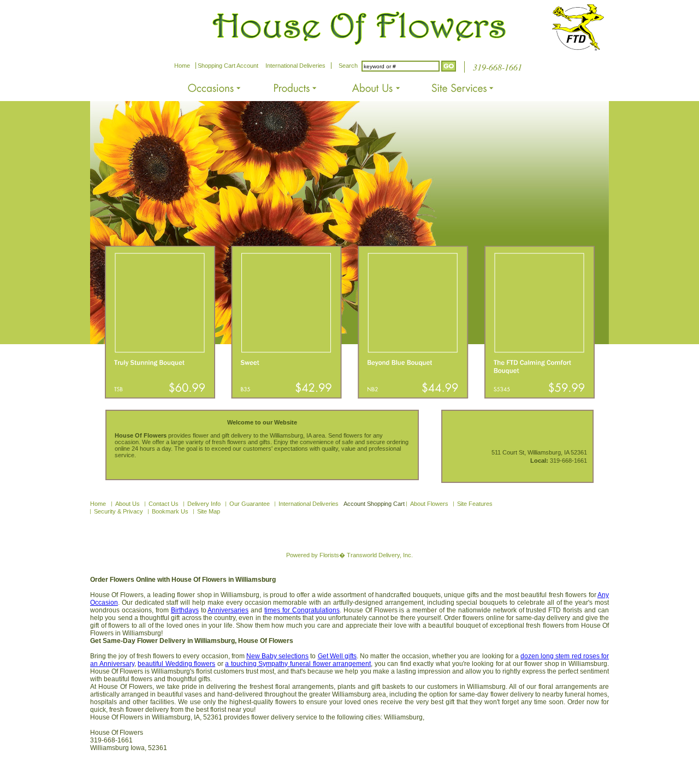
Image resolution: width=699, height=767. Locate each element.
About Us (127, 503)
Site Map (208, 511)
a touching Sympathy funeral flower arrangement (298, 664)
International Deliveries (295, 65)
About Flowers (429, 503)
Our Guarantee (249, 503)
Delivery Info (204, 503)
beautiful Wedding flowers (176, 664)
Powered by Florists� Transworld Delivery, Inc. (349, 555)
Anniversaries (228, 610)
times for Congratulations (302, 610)
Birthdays (185, 610)
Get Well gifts (337, 656)
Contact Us (164, 503)
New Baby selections (277, 656)
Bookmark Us (170, 511)
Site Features (475, 503)
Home (182, 65)
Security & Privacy (118, 511)
